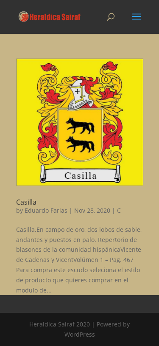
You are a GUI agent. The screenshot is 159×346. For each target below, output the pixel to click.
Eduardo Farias (46, 210)
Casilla (26, 202)
